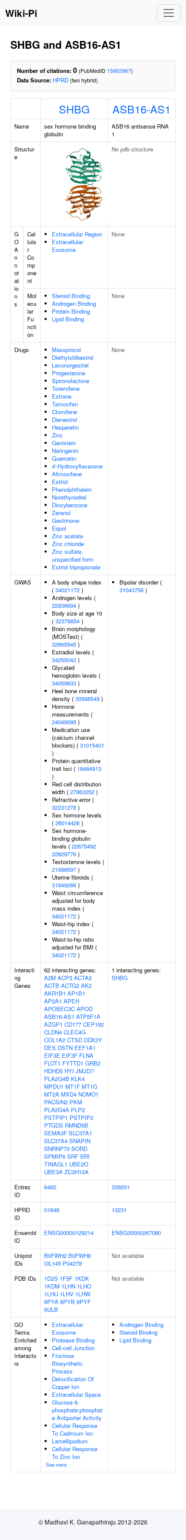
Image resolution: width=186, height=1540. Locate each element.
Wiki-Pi (21, 13)
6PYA (51, 1302)
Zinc (57, 435)
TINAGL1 (55, 1164)
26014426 (67, 823)
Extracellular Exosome (67, 246)
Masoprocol (66, 350)
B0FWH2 (55, 1255)
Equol (59, 528)
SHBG (74, 108)
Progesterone (68, 373)
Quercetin (64, 458)
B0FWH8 (79, 1255)
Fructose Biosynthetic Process (67, 1363)
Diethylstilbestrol (72, 357)
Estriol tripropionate (76, 567)
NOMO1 (88, 1094)
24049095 (64, 722)
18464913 (89, 768)
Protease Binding (73, 1340)
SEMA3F (55, 1133)
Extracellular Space (76, 1394)
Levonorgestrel (70, 365)
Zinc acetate (67, 536)
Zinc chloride (68, 544)
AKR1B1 (55, 993)
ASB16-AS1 (141, 108)
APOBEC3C (59, 1009)
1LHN (68, 1286)
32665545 (64, 644)
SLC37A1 (80, 1133)
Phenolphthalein (72, 489)
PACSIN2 (56, 1102)
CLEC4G (75, 1032)
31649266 (64, 885)
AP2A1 (53, 1001)
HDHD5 (53, 1071)
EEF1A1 (85, 1047)
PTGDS (53, 1125)
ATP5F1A (88, 1016)
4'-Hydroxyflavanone (77, 466)
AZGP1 (53, 1024)
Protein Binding (71, 311)
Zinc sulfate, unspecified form (72, 555)
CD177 (72, 1024)
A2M (50, 978)
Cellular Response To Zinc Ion (74, 1453)
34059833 (64, 683)
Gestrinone (65, 520)
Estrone (61, 396)
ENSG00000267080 (136, 1233)
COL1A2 (54, 1040)
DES (50, 1047)
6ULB (51, 1309)
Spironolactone (70, 381)
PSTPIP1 (56, 1117)
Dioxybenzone (69, 505)
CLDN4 (53, 1032)
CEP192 (93, 1024)
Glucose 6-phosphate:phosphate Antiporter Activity (77, 1410)
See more (56, 1464)
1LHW (82, 1294)
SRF (72, 1156)
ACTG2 (70, 985)
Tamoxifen (65, 404)
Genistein (64, 443)
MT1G (89, 1086)
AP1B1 (76, 993)
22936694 (64, 605)
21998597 (64, 869)
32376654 (67, 621)
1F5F (66, 1278)
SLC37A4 (55, 1141)
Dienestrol (64, 419)
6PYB (67, 1302)
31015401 (92, 745)
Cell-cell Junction (73, 1348)
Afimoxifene (67, 474)
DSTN (65, 1047)
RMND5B (76, 1125)
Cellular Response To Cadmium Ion (74, 1429)
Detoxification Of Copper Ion (73, 1383)
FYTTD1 (72, 1063)
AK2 (86, 985)
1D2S (51, 1278)
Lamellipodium (70, 1441)
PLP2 (78, 1110)
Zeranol (61, 513)
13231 (119, 1210)
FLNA (86, 1055)
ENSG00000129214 (68, 1233)
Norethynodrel (69, 497)
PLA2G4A (56, 1110)
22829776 (64, 854)
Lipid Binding (68, 319)
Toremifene (66, 388)
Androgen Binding (74, 303)
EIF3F (69, 1055)
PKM (76, 1102)
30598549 (87, 699)
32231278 (64, 807)
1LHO (84, 1286)
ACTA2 (83, 978)
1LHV (67, 1294)
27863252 (82, 792)
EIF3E (52, 1055)
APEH (71, 1001)
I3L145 (52, 1263)
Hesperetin (65, 427)
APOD (85, 1009)
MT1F (72, 1086)
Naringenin (65, 450)
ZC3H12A (76, 1172)
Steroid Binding (71, 296)
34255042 (64, 660)
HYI (69, 1071)
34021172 (67, 590)
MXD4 (69, 1094)
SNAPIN (79, 1141)
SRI (85, 1156)
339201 (121, 1187)
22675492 (84, 846)
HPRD (60, 80)
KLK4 (78, 1079)
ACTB (51, 985)
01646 (51, 1210)
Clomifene (64, 412)
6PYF (84, 1302)
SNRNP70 (57, 1148)
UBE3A (53, 1172)
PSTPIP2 (81, 1117)
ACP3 (65, 978)
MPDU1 (54, 1086)
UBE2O (78, 1164)
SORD (79, 1148)
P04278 (72, 1263)
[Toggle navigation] (169, 13)
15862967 (119, 70)
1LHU (51, 1294)
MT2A (51, 1094)
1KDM (52, 1286)
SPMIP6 (54, 1156)
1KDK (81, 1278)
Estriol (60, 482)
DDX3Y (93, 1040)
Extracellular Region (77, 234)
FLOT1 (52, 1063)
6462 (50, 1187)
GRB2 (92, 1063)
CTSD (74, 1040)
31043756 (131, 590)
